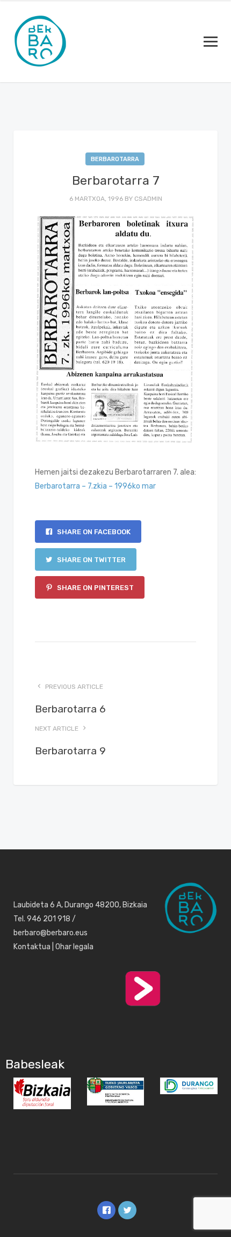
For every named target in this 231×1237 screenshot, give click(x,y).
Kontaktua (31, 946)
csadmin (148, 198)
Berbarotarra (115, 159)
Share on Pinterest (94, 588)
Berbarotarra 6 (70, 709)
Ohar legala (74, 946)
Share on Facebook (93, 532)
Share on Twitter (90, 560)
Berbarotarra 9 (70, 751)
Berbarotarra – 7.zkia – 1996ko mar (95, 486)
